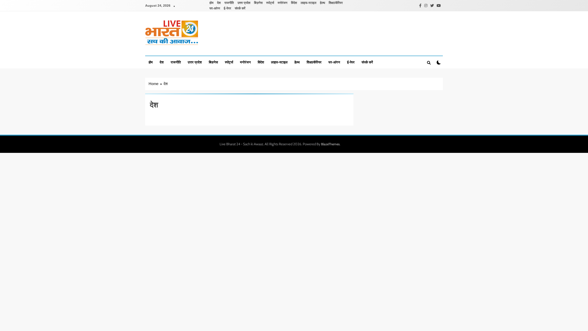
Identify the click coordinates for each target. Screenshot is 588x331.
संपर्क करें (240, 8)
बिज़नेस (258, 3)
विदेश (294, 3)
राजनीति (229, 3)
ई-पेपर (227, 8)
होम (211, 3)
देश (219, 3)
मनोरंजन (282, 3)
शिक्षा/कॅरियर (336, 3)
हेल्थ (322, 3)
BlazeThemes (330, 144)
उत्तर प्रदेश (243, 3)
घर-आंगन (214, 8)
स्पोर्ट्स (270, 3)
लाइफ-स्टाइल (308, 3)
